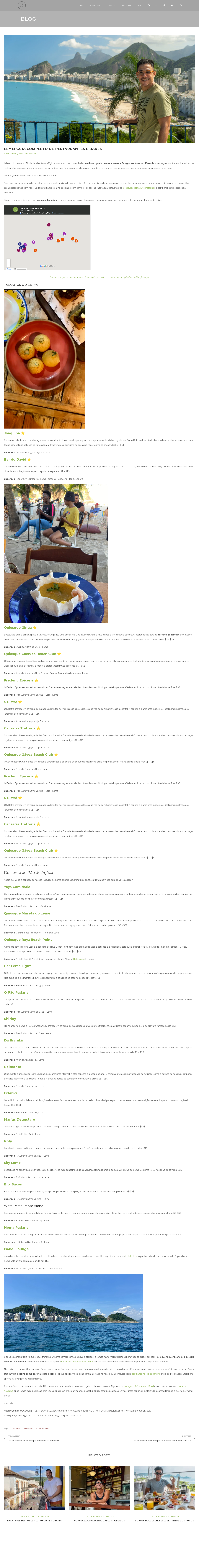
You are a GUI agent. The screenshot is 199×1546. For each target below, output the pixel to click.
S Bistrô (10, 798)
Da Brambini (14, 1040)
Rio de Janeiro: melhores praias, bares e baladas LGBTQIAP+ (34, 1522)
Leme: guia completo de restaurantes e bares (53, 149)
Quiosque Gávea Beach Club (28, 755)
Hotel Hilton (131, 1256)
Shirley (10, 1019)
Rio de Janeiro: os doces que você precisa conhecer (99, 1522)
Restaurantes (43, 1428)
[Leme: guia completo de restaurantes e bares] (99, 89)
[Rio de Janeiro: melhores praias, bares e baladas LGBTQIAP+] (34, 1488)
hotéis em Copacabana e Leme (77, 1361)
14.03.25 (110, 1516)
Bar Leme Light (17, 966)
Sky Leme (12, 1163)
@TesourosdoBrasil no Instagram (139, 188)
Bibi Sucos (13, 1184)
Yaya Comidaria (17, 887)
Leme (17, 1428)
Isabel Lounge (16, 1249)
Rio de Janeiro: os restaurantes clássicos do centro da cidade (164, 1522)
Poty (8, 1141)
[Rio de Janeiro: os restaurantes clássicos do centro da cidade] (164, 1488)
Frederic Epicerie (19, 680)
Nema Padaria (16, 1227)
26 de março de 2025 (27, 154)
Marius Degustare (19, 1119)
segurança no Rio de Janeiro (146, 1374)
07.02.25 (175, 1516)
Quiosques (28, 1428)
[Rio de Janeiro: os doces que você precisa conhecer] (99, 1488)
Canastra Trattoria (20, 728)
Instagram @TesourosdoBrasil (139, 1386)
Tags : (6, 1429)
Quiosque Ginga (18, 628)
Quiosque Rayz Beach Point (28, 940)
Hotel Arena (79, 959)
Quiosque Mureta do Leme (27, 913)
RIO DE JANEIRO (10, 154)
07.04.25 (45, 1516)
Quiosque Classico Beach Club (30, 654)
